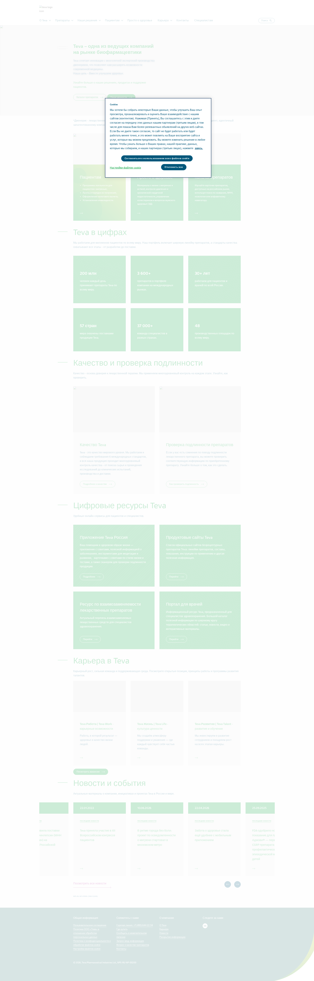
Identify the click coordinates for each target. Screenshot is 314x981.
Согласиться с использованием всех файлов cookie (157, 158)
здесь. (199, 148)
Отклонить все (174, 167)
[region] (158, 138)
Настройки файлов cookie (125, 167)
